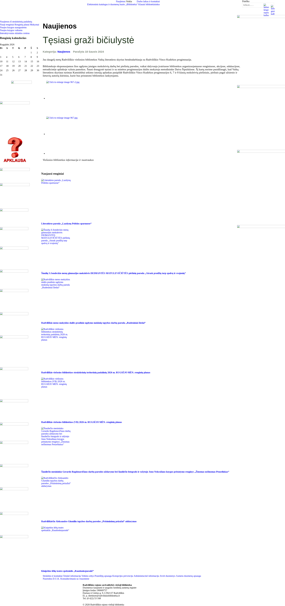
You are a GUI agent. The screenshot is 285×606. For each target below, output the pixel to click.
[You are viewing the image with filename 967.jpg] (73, 134)
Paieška (245, 1)
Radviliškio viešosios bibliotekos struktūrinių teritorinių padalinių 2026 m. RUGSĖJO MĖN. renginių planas (95, 372)
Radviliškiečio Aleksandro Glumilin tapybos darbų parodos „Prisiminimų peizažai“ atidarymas (89, 521)
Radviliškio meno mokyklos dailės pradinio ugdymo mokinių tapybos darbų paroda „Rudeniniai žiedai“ (93, 323)
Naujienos (63, 51)
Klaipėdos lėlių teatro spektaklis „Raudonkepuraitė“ (67, 571)
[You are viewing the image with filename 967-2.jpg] (73, 98)
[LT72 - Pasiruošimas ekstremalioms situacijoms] (21, 99)
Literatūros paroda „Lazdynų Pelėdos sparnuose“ (66, 223)
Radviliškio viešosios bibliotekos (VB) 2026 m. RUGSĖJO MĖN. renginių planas (81, 422)
